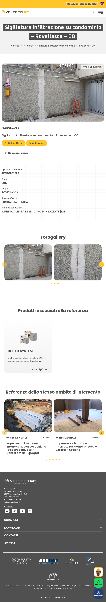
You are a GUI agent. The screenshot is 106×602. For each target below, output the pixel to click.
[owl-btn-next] (101, 264)
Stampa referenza (18, 153)
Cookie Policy (59, 597)
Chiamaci (37, 143)
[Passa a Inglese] (102, 3)
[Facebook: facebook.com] (7, 511)
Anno (4, 179)
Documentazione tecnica (82, 3)
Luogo (5, 188)
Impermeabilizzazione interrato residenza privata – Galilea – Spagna (76, 446)
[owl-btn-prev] (4, 264)
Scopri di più (37, 369)
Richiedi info (14, 143)
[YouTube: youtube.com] (22, 511)
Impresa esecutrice (12, 207)
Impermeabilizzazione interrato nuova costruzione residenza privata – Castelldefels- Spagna (26, 448)
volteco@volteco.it (12, 502)
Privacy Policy (47, 597)
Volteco (15, 45)
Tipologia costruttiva (12, 169)
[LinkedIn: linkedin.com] (15, 511)
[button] (48, 283)
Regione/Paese (10, 198)
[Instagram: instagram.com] (30, 511)
